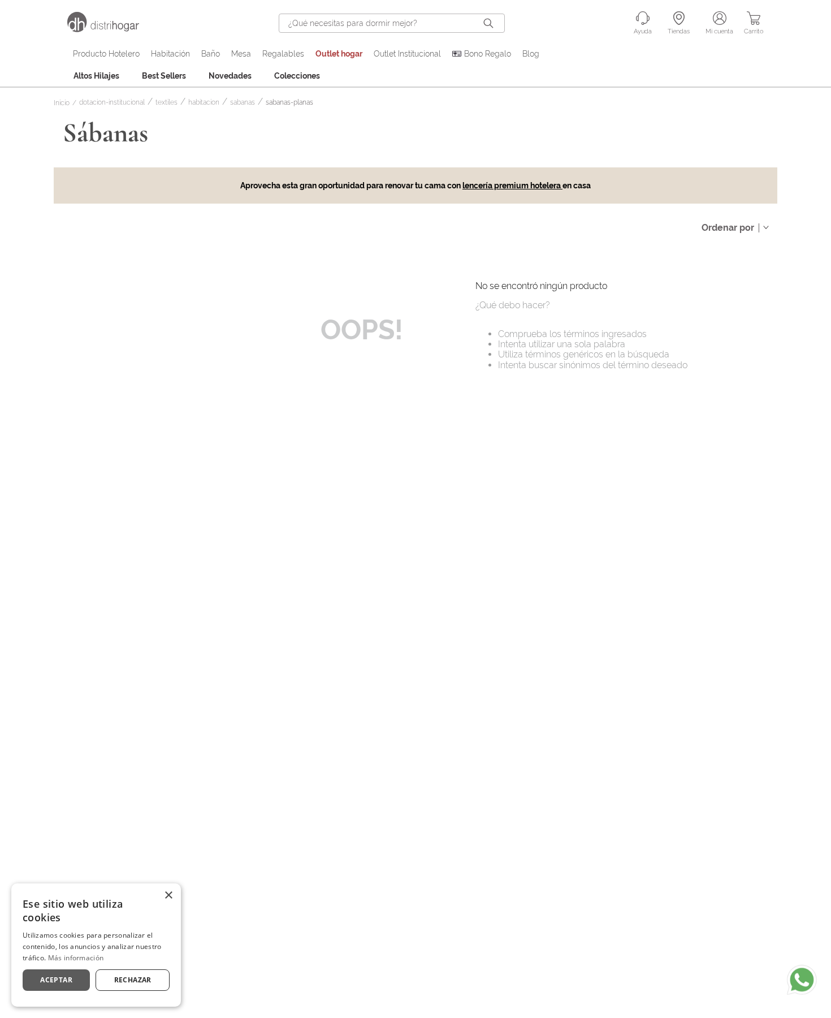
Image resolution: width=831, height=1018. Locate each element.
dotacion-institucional (112, 102)
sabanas (242, 102)
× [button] (168, 895)
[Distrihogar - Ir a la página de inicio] (110, 29)
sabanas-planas (289, 102)
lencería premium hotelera (512, 185)
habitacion (203, 102)
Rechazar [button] (133, 980)
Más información (76, 958)
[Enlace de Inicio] (63, 103)
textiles (166, 102)
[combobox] (392, 23)
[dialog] (96, 945)
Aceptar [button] (56, 980)
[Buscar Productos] (490, 23)
